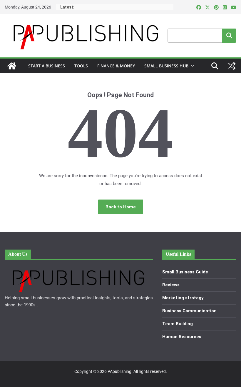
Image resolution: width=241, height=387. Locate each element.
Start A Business (46, 66)
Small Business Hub (166, 66)
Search (229, 35)
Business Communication (189, 310)
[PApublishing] (11, 66)
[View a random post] (231, 66)
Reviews (171, 285)
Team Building (177, 323)
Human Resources (181, 336)
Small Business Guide (185, 272)
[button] (191, 66)
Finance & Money (116, 66)
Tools (81, 66)
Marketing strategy (183, 297)
